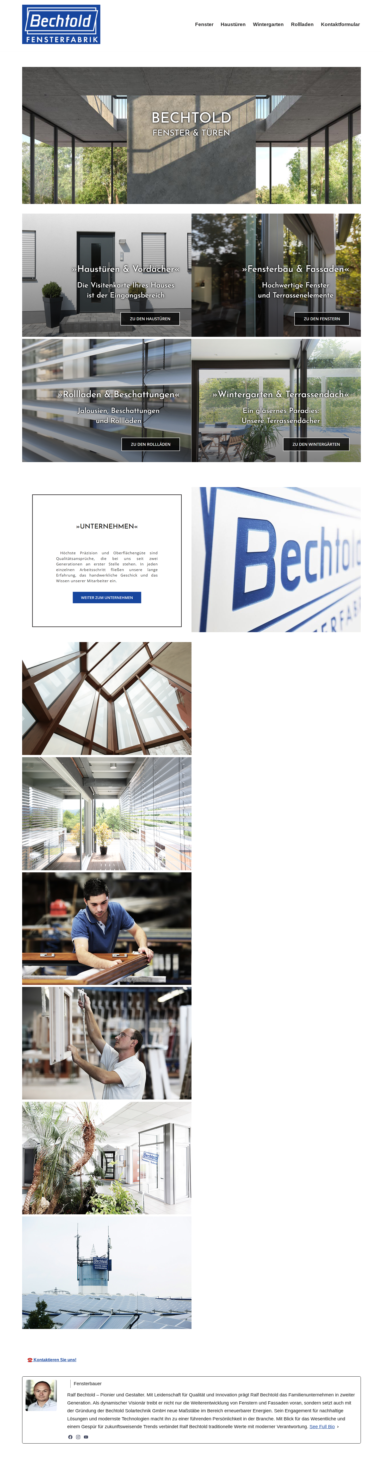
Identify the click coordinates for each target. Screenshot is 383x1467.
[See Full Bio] (338, 1427)
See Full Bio (322, 1426)
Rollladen (302, 24)
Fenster (204, 24)
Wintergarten (268, 24)
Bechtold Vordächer (144, 1337)
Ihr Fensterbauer (200, 1337)
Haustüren (233, 24)
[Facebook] (70, 1437)
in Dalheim (248, 1337)
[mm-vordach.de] (61, 24)
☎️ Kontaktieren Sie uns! (51, 1360)
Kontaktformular (340, 24)
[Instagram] (78, 1437)
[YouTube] (86, 1437)
